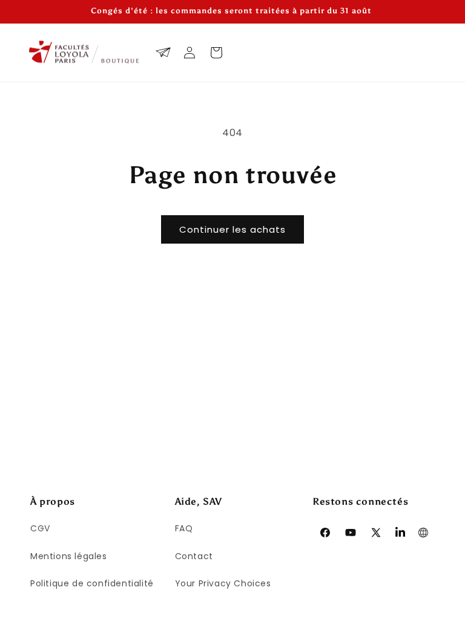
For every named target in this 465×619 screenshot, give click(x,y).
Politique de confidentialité (92, 583)
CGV (40, 528)
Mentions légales (68, 556)
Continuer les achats (232, 229)
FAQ (184, 528)
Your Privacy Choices (223, 583)
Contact (194, 556)
